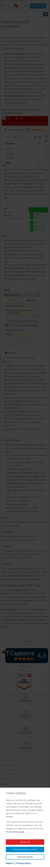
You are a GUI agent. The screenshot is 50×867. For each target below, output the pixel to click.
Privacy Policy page (15, 832)
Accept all (25, 842)
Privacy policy (23, 863)
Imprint (9, 863)
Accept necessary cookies (25, 849)
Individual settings (25, 857)
